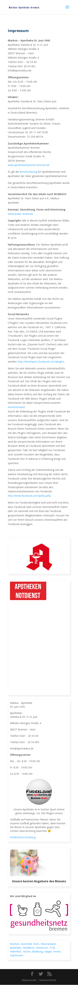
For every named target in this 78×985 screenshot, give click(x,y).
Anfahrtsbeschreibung (23, 837)
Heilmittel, (16, 951)
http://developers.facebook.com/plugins (41, 361)
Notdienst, (29, 947)
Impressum (16, 955)
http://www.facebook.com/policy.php (29, 495)
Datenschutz (47, 980)
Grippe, (48, 951)
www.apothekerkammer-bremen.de (29, 165)
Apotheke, (16, 947)
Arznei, (27, 951)
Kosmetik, (27, 944)
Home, (57, 951)
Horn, (37, 944)
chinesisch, (42, 947)
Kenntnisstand (16, 407)
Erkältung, (38, 951)
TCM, (52, 947)
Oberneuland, (48, 944)
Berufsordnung (28, 171)
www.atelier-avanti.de (20, 214)
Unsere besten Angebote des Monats (39, 881)
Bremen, (15, 944)
